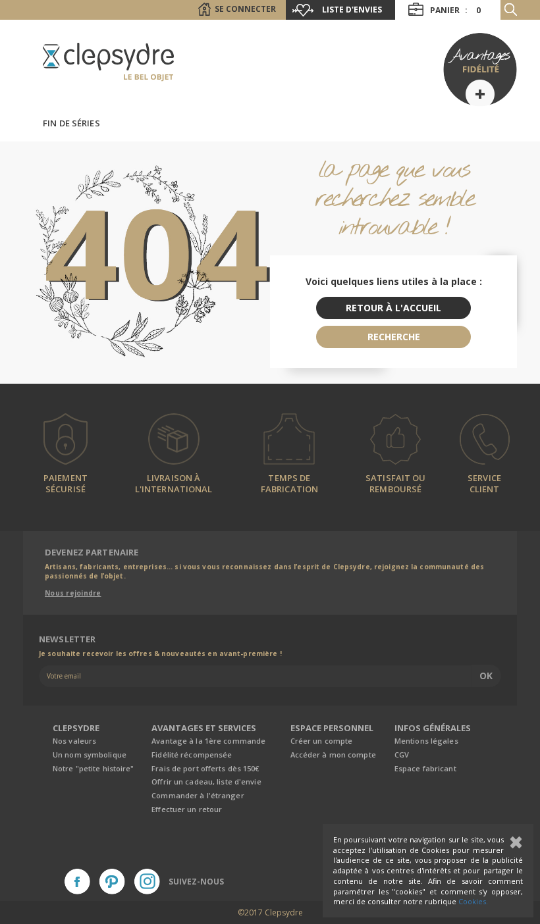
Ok (486, 675)
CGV (401, 754)
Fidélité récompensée (191, 754)
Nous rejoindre (73, 593)
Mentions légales (426, 741)
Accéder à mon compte (333, 754)
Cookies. (473, 901)
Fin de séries (71, 123)
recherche (393, 336)
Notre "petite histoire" (93, 768)
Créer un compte (321, 741)
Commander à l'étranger (197, 795)
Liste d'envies (352, 9)
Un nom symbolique (89, 754)
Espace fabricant (425, 768)
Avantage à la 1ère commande (208, 741)
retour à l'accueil (393, 307)
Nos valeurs (74, 741)
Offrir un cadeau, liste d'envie (206, 781)
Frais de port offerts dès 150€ (205, 768)
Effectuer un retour (186, 809)
